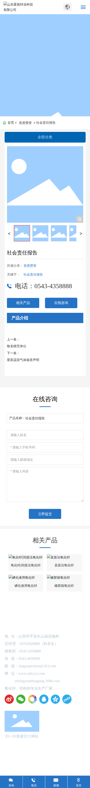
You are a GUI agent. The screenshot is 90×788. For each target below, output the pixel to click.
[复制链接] (67, 699)
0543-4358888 (30, 651)
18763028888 (29, 644)
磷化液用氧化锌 (26, 586)
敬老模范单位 (16, 346)
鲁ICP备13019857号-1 (45, 756)
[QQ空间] (55, 699)
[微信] (20, 699)
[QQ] (43, 699)
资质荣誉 (25, 123)
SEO (59, 761)
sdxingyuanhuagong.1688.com (37, 681)
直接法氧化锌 (64, 565)
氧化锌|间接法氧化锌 (26, 565)
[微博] (9, 699)
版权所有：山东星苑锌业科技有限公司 (45, 752)
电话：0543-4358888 (43, 286)
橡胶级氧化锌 (64, 586)
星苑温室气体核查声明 (23, 360)
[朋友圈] (32, 699)
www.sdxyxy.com (31, 673)
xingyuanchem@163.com (37, 666)
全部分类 (45, 137)
